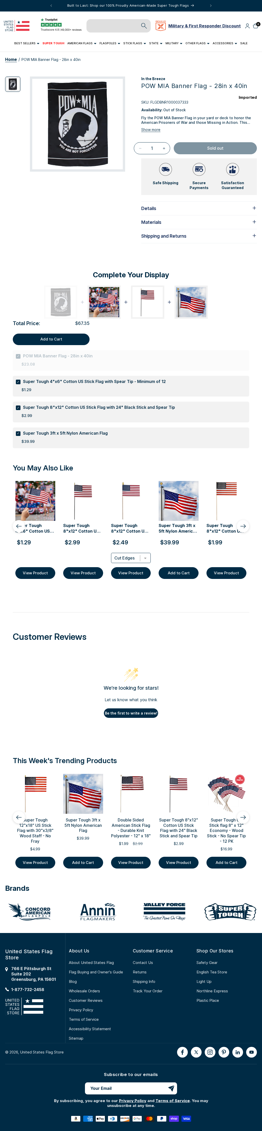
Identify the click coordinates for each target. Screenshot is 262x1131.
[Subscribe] (171, 1088)
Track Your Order (147, 991)
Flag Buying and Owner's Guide (96, 972)
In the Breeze (153, 78)
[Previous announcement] (51, 5)
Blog (73, 981)
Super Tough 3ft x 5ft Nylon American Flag (65, 433)
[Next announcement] (210, 5)
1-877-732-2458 (27, 989)
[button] (26, 43)
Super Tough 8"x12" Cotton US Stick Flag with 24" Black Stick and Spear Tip (99, 407)
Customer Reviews (86, 1000)
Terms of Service (84, 1019)
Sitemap (76, 1038)
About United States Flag (91, 962)
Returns (140, 972)
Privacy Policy (81, 1009)
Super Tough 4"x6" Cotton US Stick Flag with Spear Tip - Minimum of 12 (94, 381)
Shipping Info (144, 981)
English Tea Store (211, 972)
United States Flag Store (42, 1052)
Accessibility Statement (90, 1028)
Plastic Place (207, 1000)
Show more (150, 129)
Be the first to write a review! (131, 713)
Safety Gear (206, 962)
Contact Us (143, 962)
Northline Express (212, 991)
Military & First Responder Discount (204, 25)
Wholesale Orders (84, 991)
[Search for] (144, 25)
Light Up (204, 981)
